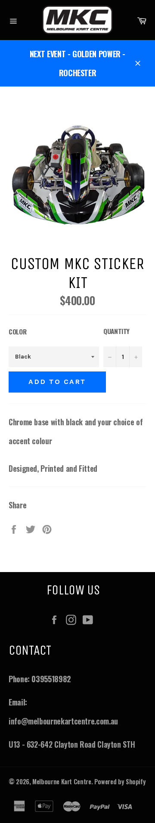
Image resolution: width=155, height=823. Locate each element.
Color (17, 331)
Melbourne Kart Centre (61, 781)
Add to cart (57, 381)
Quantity (116, 331)
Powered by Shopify (120, 781)
